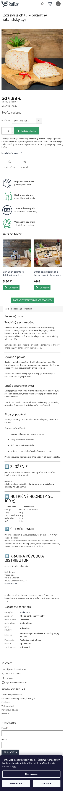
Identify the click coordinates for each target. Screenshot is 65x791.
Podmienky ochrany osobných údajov (18, 698)
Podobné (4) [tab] (16, 308)
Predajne (6, 702)
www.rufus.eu (11, 583)
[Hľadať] (42, 4)
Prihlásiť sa (10, 752)
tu (14, 766)
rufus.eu (9, 678)
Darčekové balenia (10, 709)
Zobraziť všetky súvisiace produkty (32, 300)
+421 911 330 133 (13, 673)
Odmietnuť (16, 783)
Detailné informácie (10, 153)
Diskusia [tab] (28, 308)
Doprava (5, 713)
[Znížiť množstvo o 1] (12, 132)
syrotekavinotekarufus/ (17, 682)
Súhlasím (46, 783)
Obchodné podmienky (12, 694)
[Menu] (58, 4)
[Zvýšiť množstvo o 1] (12, 129)
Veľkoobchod (8, 706)
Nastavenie (31, 774)
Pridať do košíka (28, 131)
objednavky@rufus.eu (16, 669)
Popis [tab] (6, 308)
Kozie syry (25, 612)
